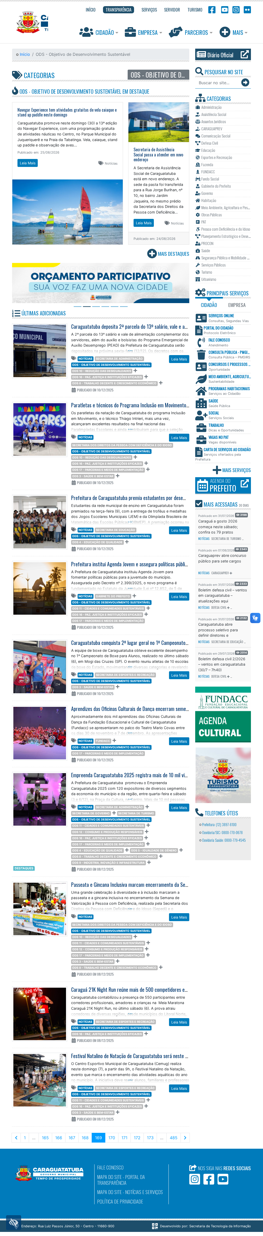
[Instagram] (236, 9)
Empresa (148, 32)
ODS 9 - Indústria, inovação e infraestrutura (108, 863)
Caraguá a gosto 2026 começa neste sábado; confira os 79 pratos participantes (218, 527)
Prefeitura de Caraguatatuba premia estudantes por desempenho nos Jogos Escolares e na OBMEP (166, 498)
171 (124, 1137)
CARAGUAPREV (220, 573)
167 (72, 1137)
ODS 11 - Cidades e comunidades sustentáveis (108, 608)
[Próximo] (185, 1138)
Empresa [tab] (237, 304)
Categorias (38, 75)
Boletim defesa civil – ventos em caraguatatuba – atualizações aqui (222, 595)
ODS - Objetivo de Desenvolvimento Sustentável (111, 365)
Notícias (85, 358)
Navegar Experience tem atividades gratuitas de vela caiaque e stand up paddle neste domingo (67, 112)
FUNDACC (103, 741)
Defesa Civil (218, 607)
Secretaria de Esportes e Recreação (125, 675)
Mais (238, 32)
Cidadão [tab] (209, 304)
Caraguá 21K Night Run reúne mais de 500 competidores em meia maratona (145, 989)
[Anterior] (16, 1138)
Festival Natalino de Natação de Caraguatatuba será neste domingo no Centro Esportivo (156, 1056)
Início (24, 54)
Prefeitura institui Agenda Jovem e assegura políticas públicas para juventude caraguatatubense (164, 564)
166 (58, 1137)
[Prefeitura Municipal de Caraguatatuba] (30, 22)
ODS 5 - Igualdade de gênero (154, 850)
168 (85, 1137)
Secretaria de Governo (91, 813)
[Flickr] (246, 9)
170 (111, 1137)
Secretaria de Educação (115, 530)
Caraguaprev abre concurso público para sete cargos (222, 558)
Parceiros (196, 32)
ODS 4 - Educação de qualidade (97, 542)
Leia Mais (27, 163)
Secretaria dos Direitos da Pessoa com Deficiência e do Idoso (122, 445)
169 (100, 1137)
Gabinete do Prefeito (113, 596)
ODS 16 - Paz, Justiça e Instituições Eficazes (107, 377)
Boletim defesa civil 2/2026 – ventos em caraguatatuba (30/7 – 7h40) (221, 664)
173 (150, 1137)
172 (137, 1137)
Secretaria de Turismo (136, 813)
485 (173, 1137)
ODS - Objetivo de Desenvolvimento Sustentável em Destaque (83, 91)
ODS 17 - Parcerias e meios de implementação (108, 470)
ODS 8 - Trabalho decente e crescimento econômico (114, 383)
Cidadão (104, 32)
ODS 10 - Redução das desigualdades (101, 371)
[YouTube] (224, 9)
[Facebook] (212, 9)
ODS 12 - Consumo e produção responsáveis (107, 832)
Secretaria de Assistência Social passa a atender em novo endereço (158, 154)
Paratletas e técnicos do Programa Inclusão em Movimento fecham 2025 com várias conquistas (164, 405)
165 (45, 1137)
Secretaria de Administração (119, 358)
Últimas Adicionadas (43, 313)
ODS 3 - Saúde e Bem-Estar (92, 476)
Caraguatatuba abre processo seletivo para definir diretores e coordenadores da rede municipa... (218, 630)
